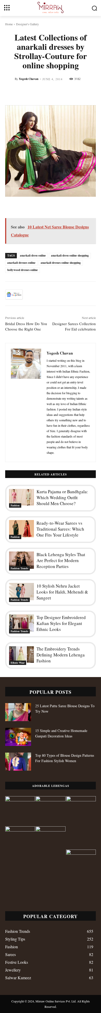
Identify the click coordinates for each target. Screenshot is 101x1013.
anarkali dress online (33, 255)
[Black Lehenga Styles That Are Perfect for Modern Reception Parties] (21, 560)
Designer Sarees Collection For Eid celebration (74, 326)
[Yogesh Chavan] (26, 402)
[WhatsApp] (66, 294)
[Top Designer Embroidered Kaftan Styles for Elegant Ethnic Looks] (21, 623)
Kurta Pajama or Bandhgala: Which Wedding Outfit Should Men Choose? (62, 497)
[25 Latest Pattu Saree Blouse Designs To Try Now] (18, 712)
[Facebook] (30, 294)
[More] (90, 294)
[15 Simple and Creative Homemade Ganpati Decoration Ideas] (18, 737)
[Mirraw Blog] (50, 7)
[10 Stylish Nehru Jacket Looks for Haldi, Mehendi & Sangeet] (21, 591)
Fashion (15, 505)
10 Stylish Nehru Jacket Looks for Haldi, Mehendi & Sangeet (62, 592)
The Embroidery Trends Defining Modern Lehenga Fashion (61, 655)
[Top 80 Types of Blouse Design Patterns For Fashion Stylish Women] (18, 762)
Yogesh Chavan (28, 79)
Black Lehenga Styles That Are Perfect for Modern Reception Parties (61, 560)
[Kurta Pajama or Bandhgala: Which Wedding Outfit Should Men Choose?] (21, 497)
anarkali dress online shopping (70, 255)
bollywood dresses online (22, 270)
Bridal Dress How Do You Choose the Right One (26, 326)
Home (9, 24)
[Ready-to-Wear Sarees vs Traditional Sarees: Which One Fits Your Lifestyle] (21, 528)
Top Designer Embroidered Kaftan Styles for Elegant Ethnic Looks (61, 623)
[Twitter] (42, 294)
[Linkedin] (78, 294)
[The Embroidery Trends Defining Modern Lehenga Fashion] (21, 654)
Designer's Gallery (27, 24)
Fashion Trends (19, 568)
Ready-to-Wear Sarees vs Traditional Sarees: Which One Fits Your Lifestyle (60, 529)
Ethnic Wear (18, 662)
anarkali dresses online (21, 263)
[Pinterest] (54, 294)
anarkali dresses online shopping (61, 263)
